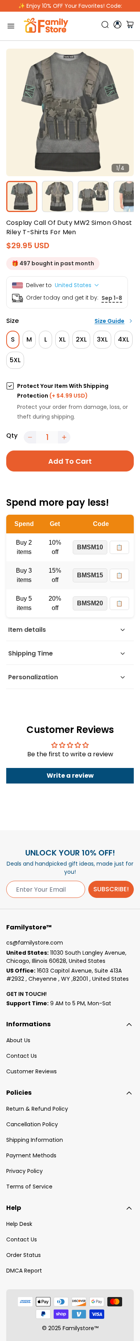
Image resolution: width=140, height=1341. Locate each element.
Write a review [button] (70, 775)
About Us (18, 1040)
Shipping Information (34, 1140)
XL (62, 339)
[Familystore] (45, 26)
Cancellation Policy (32, 1124)
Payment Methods (31, 1155)
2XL (81, 339)
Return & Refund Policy (37, 1109)
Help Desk (19, 1224)
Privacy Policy (24, 1171)
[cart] (130, 26)
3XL (102, 339)
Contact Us (21, 1056)
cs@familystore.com (34, 943)
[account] (117, 24)
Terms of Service (29, 1186)
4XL (123, 339)
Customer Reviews (31, 1071)
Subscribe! (111, 889)
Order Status (23, 1255)
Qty (12, 435)
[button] (30, 437)
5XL (15, 360)
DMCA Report (24, 1270)
